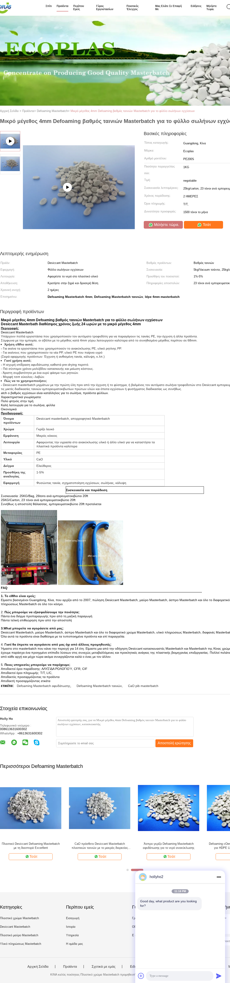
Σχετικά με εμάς (103, 966)
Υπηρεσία (72, 935)
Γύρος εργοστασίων (104, 7)
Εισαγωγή (72, 918)
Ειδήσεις (196, 6)
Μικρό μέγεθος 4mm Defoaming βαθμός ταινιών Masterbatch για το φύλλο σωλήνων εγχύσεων (133, 111)
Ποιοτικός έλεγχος (132, 7)
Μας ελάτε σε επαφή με (168, 7)
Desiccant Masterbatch (15, 926)
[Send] (218, 976)
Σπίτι (49, 6)
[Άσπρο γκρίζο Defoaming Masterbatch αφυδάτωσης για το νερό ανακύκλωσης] (168, 807)
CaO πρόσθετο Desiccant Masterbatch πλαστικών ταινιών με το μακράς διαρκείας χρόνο (100, 846)
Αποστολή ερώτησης (174, 743)
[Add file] (141, 976)
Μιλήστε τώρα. (211, 7)
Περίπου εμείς (78, 7)
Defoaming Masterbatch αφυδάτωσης (43, 686)
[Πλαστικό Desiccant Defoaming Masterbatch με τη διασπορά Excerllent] (30, 807)
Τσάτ (206, 225)
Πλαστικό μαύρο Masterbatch (19, 935)
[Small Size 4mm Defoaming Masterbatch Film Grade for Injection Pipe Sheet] (79, 214)
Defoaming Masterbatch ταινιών (99, 686)
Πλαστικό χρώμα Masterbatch (19, 918)
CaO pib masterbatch (143, 686)
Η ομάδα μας (74, 943)
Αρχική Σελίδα (38, 966)
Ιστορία (70, 926)
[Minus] (218, 877)
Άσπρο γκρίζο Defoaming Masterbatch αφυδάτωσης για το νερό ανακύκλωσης (168, 845)
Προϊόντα (62, 6)
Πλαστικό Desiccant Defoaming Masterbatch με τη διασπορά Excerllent (31, 845)
